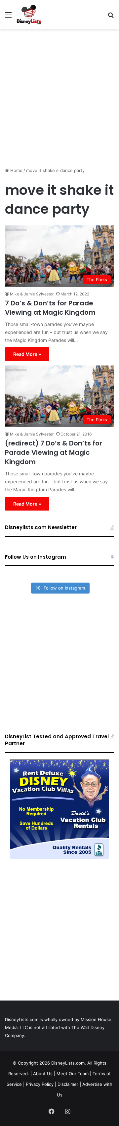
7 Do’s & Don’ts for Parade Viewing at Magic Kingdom (50, 307)
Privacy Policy (40, 1084)
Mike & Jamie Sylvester (32, 293)
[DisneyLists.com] (29, 15)
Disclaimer (68, 1084)
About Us (43, 1073)
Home (15, 170)
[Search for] (110, 17)
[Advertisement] (59, 95)
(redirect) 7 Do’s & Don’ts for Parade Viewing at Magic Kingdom (53, 452)
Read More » (27, 354)
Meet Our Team (73, 1073)
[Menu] (8, 17)
